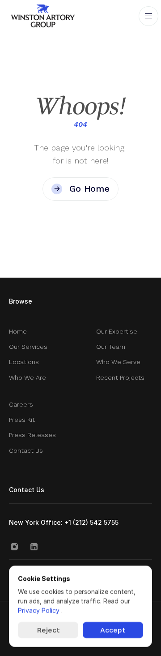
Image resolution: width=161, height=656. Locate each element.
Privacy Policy (39, 610)
